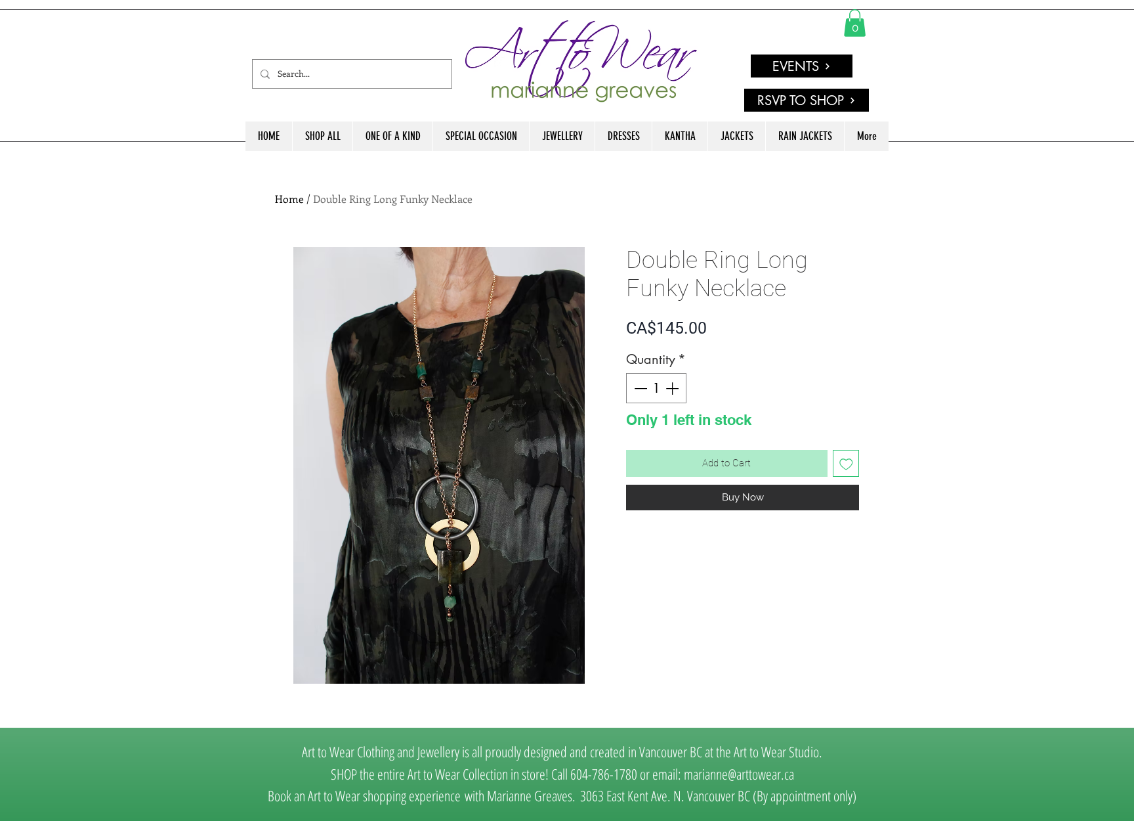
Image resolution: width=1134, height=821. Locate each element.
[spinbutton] (656, 388)
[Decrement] (639, 388)
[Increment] (673, 388)
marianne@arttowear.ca (739, 774)
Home (289, 199)
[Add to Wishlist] (846, 463)
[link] (854, 23)
